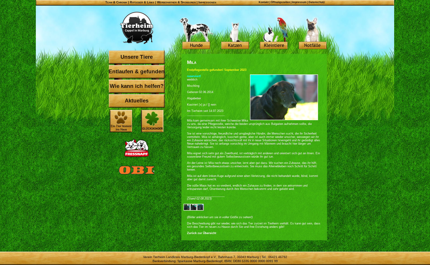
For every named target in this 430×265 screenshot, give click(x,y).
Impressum (299, 2)
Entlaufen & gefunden (137, 71)
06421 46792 (277, 257)
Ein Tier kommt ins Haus (121, 121)
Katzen (235, 33)
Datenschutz (317, 2)
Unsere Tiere (136, 57)
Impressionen (207, 2)
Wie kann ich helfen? (137, 86)
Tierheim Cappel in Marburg (136, 28)
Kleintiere (273, 33)
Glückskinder (152, 122)
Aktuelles (136, 101)
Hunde (196, 33)
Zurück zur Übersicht (201, 233)
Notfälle (312, 33)
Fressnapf (137, 148)
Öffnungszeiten (280, 2)
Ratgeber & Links (142, 2)
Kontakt (264, 2)
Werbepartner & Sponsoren (176, 2)
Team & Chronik (116, 2)
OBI (137, 175)
